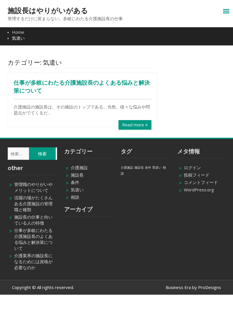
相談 (75, 197)
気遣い (77, 189)
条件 (75, 182)
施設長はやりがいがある (48, 10)
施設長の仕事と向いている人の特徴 (33, 220)
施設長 (77, 175)
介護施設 (79, 167)
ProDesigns (209, 287)
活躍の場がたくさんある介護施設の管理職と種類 (33, 203)
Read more (133, 124)
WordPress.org (199, 189)
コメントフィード (201, 182)
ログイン (192, 167)
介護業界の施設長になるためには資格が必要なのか (33, 261)
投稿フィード (196, 175)
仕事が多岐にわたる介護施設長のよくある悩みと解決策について (33, 239)
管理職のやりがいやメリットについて (33, 187)
